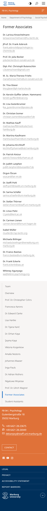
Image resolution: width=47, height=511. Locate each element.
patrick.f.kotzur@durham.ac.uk (18, 157)
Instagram (12, 458)
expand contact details (42, 495)
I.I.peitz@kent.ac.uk (12, 214)
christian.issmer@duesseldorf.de (19, 116)
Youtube (7, 458)
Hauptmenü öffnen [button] (43, 3)
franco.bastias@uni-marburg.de (19, 255)
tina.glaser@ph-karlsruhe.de (17, 88)
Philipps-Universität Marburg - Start (10, 3)
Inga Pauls (10, 367)
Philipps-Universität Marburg (16, 499)
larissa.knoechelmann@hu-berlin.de (21, 37)
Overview (9, 293)
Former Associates (14, 394)
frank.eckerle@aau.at (13, 264)
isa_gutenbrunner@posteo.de (18, 107)
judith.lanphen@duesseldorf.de (18, 167)
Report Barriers (11, 487)
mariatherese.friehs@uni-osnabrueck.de (23, 78)
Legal (5, 469)
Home (3, 17)
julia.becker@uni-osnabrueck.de (19, 60)
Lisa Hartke (10, 320)
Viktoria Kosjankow (14, 347)
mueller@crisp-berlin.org (15, 233)
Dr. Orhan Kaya (12, 333)
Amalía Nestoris (12, 354)
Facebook (3, 458)
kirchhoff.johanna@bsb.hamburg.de (21, 148)
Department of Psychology (21, 17)
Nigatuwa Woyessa (14, 381)
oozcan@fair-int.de (12, 176)
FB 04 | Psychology (43, 11)
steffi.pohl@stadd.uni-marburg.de (19, 185)
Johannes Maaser (13, 360)
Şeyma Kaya (11, 340)
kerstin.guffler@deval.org (15, 97)
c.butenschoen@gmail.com (16, 69)
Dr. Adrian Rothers (14, 374)
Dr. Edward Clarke (13, 313)
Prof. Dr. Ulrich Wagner (16, 387)
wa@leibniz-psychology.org (16, 274)
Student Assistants (14, 401)
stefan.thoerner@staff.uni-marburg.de (22, 204)
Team (7, 286)
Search (36, 3)
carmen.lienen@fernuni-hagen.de (19, 223)
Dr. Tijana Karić (12, 326)
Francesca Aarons (14, 306)
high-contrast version (30, 3)
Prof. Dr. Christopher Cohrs (18, 299)
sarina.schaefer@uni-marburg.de (19, 195)
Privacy (6, 475)
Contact (9, 447)
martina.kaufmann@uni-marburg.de (21, 138)
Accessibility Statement (15, 481)
